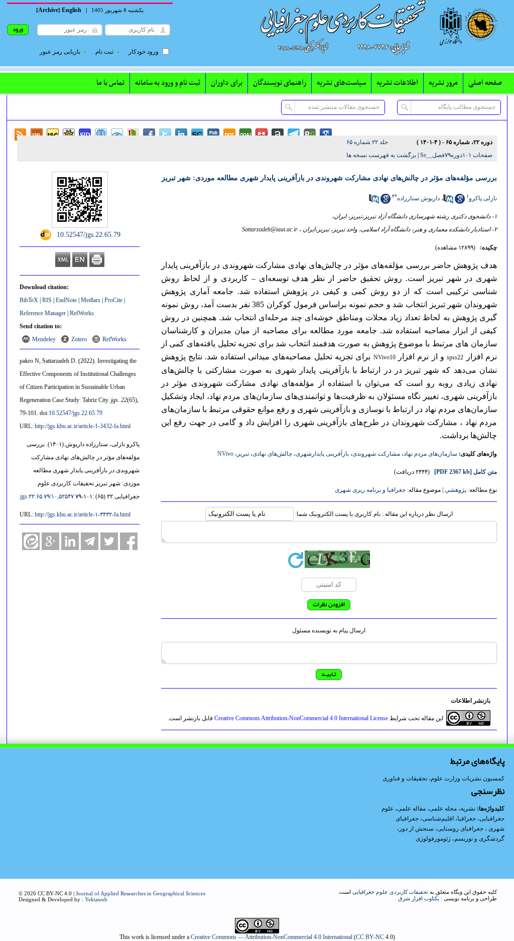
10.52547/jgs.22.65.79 (75, 413)
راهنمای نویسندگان (279, 82)
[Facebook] (129, 541)
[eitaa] (31, 541)
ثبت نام (104, 51)
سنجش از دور (416, 828)
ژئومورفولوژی (434, 838)
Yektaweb (96, 899)
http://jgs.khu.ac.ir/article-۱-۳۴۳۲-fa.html (83, 514)
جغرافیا (466, 818)
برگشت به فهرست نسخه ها (381, 155)
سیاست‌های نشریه (341, 82)
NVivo (225, 453)
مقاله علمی (411, 808)
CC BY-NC (370, 936)
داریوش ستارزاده (418, 198)
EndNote (66, 300)
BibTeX (29, 300)
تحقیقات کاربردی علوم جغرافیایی (390, 892)
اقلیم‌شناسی (438, 818)
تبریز (243, 453)
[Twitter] (109, 541)
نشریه (467, 808)
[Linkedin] (70, 541)
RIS (47, 300)
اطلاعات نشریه (397, 82)
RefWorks (82, 313)
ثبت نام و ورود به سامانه (167, 82)
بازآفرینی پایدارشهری (322, 453)
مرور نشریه (443, 82)
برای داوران (226, 82)
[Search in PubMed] (448, 201)
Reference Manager (43, 313)
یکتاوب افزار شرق (418, 898)
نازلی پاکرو (483, 198)
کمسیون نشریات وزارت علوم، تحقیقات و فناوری (443, 778)
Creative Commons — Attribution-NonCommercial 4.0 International (271, 936)
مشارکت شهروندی (376, 453)
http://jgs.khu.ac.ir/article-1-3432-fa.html (83, 426)
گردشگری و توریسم (479, 838)
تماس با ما (110, 82)
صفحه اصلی (485, 82)
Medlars (90, 300)
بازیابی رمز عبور (60, 51)
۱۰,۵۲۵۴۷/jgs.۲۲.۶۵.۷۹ (47, 496)
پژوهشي (455, 489)
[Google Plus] (50, 541)
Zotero (79, 339)
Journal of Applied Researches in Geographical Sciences (140, 893)
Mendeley (44, 339)
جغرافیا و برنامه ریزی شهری (370, 489)
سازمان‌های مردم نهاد (430, 453)
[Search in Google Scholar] (460, 201)
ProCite (113, 300)
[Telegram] (89, 541)
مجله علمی (443, 808)
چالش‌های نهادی (272, 453)
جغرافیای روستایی (460, 828)
